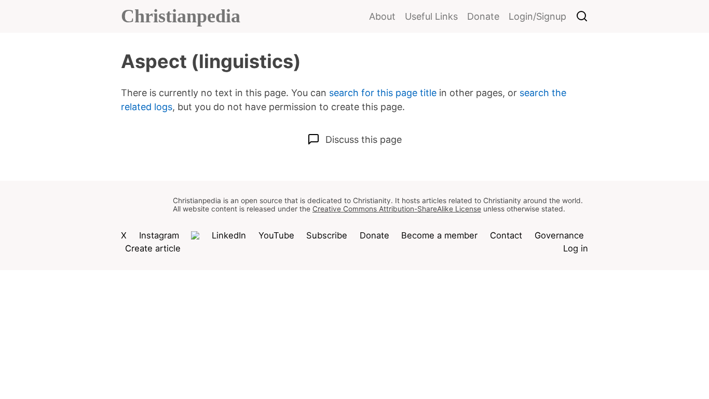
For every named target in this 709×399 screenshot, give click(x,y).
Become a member (439, 235)
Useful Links (431, 16)
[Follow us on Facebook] (195, 235)
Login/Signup (537, 16)
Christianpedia (180, 16)
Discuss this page (363, 139)
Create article (153, 248)
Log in (575, 248)
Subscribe (326, 235)
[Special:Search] (582, 17)
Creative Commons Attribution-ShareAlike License (396, 209)
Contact (506, 235)
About (382, 16)
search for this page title (383, 92)
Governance (559, 235)
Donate (483, 16)
